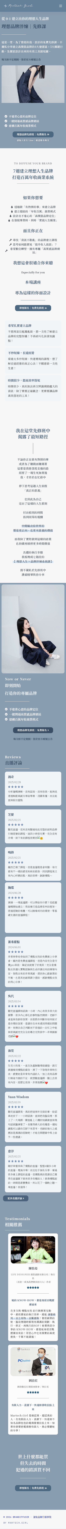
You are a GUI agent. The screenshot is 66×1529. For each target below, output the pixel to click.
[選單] (60, 6)
